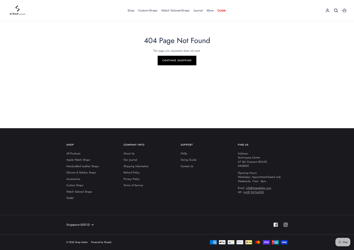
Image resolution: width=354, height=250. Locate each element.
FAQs (184, 153)
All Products (73, 153)
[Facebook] (276, 225)
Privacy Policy (132, 179)
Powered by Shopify (101, 242)
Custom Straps (147, 10)
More (210, 10)
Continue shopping (177, 60)
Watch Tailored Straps (175, 10)
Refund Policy (132, 172)
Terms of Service (133, 185)
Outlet (221, 10)
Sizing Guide (189, 160)
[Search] (336, 10)
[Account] (327, 10)
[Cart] (344, 10)
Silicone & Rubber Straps (81, 172)
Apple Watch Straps (78, 160)
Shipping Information (136, 166)
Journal (198, 10)
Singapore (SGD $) (78, 224)
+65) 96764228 (254, 192)
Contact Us (187, 166)
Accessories (73, 179)
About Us (129, 153)
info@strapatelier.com (258, 188)
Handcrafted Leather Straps (82, 166)
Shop (131, 10)
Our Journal (130, 160)
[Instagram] (286, 225)
